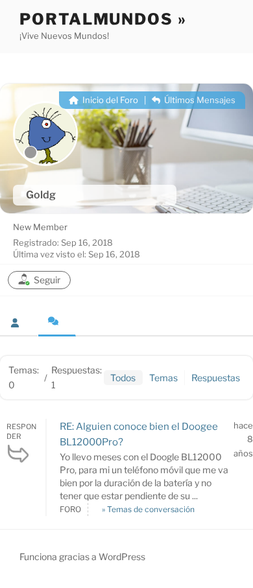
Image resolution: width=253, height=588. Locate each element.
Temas (163, 377)
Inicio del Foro (109, 100)
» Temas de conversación (148, 509)
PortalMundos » (103, 19)
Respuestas (215, 377)
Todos (123, 377)
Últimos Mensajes (198, 100)
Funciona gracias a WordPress (82, 556)
